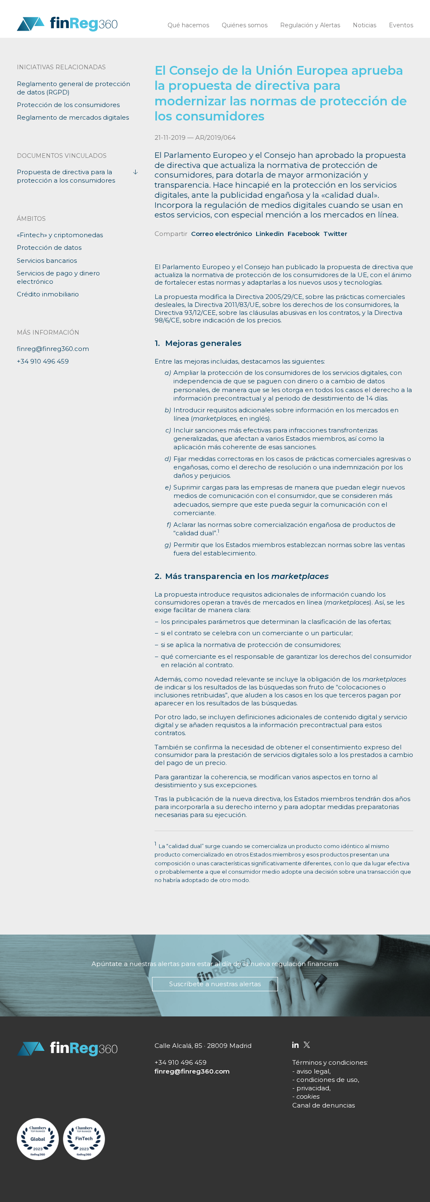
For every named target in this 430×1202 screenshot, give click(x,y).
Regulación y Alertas (310, 25)
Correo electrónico (221, 234)
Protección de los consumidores (68, 105)
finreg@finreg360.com (53, 349)
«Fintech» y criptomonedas (60, 235)
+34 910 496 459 (43, 361)
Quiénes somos (244, 25)
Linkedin (270, 234)
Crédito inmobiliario (48, 294)
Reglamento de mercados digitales (73, 117)
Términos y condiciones (329, 1062)
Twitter (335, 234)
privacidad (312, 1088)
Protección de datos (49, 247)
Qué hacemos (188, 25)
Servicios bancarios (47, 260)
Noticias (364, 25)
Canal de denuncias (323, 1105)
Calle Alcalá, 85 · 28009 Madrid (203, 1046)
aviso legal (312, 1071)
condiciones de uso (327, 1080)
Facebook (304, 234)
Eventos (401, 25)
